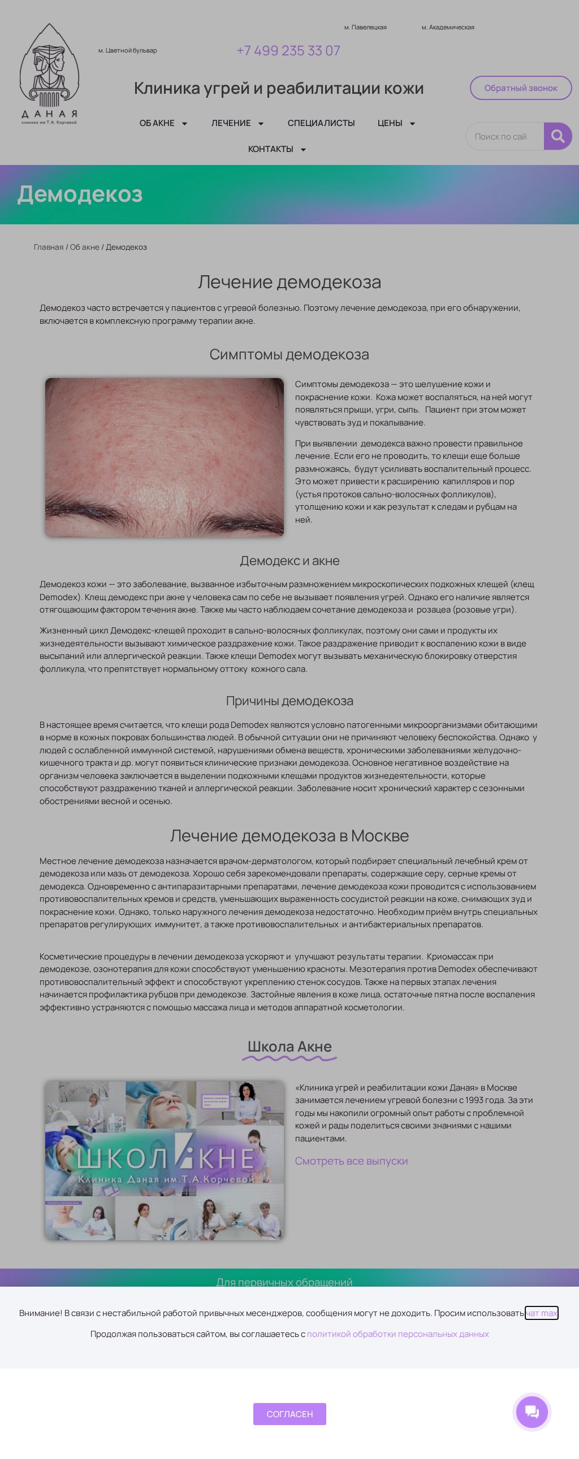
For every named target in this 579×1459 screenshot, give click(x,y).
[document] (289, 729)
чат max (542, 1313)
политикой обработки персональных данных (398, 1334)
